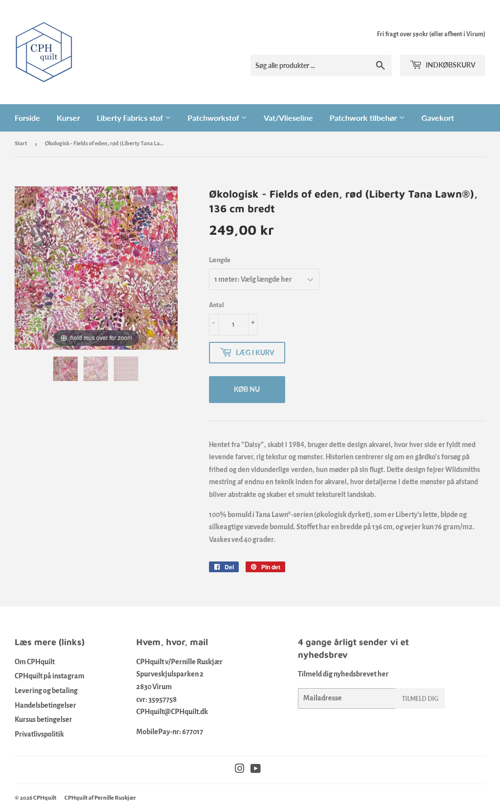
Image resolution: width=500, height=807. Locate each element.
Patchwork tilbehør (364, 117)
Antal (216, 305)
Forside (27, 117)
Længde (219, 260)
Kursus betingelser (43, 719)
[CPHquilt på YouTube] (255, 770)
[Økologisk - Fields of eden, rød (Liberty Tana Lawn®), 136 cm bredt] (66, 369)
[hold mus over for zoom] (96, 267)
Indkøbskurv (450, 65)
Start (21, 143)
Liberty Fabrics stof (131, 117)
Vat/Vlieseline (288, 117)
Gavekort (437, 117)
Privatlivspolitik (39, 734)
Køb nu (247, 389)
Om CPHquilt (35, 662)
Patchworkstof (214, 117)
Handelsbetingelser (45, 705)
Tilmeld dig (420, 698)
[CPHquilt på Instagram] (240, 770)
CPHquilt (44, 798)
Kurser (68, 117)
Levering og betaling (46, 691)
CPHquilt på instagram (49, 676)
